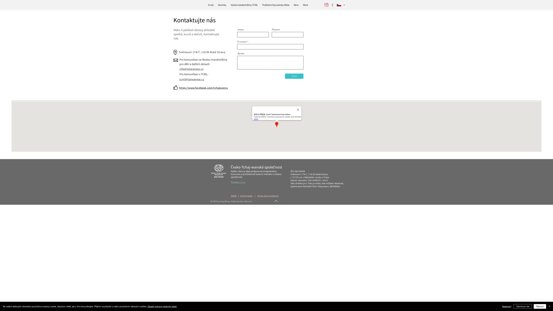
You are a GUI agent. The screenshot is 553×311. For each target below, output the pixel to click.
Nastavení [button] (506, 306)
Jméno (240, 30)
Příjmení (276, 30)
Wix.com (248, 201)
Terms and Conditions (268, 195)
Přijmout (540, 306)
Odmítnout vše (523, 306)
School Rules (246, 195)
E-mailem (242, 42)
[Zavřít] (549, 306)
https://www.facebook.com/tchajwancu (203, 88)
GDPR (234, 195)
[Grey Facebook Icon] (332, 5)
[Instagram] (326, 5)
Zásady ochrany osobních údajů (162, 306)
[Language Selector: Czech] (341, 5)
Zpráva (240, 53)
